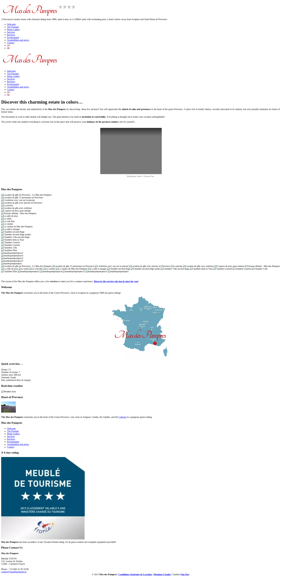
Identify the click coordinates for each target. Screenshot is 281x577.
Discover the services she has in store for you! (116, 281)
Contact (10, 43)
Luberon (122, 417)
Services (11, 32)
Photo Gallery (13, 29)
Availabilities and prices (18, 40)
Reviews (11, 35)
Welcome (11, 24)
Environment (13, 37)
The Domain (13, 27)
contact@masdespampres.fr (13, 572)
